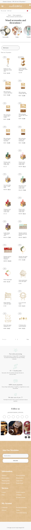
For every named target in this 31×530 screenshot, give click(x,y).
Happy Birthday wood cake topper (7, 303)
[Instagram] (4, 416)
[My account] (26, 6)
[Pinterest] (22, 416)
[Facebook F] (8, 416)
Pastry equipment (17, 15)
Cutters (17, 37)
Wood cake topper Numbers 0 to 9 (7, 326)
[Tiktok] (13, 416)
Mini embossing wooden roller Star (23, 93)
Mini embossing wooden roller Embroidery (22, 139)
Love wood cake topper (22, 303)
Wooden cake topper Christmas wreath (23, 257)
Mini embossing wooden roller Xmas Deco (23, 115)
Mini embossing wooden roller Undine (7, 116)
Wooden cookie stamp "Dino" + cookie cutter (7, 163)
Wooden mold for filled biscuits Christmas (7, 258)
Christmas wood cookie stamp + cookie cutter (7, 210)
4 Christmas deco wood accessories (22, 326)
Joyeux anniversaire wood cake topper (23, 281)
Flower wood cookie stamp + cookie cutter (22, 210)
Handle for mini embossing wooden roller (8, 70)
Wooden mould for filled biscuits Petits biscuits (23, 234)
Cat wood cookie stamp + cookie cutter (7, 186)
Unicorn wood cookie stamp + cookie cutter (22, 163)
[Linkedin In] (26, 416)
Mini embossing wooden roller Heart (8, 92)
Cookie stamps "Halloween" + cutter (7, 234)
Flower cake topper (8, 279)
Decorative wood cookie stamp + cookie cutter (22, 187)
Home (9, 15)
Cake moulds (5, 37)
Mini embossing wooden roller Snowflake (7, 139)
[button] (2, 6)
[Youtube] (17, 416)
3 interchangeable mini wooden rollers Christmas (23, 69)
